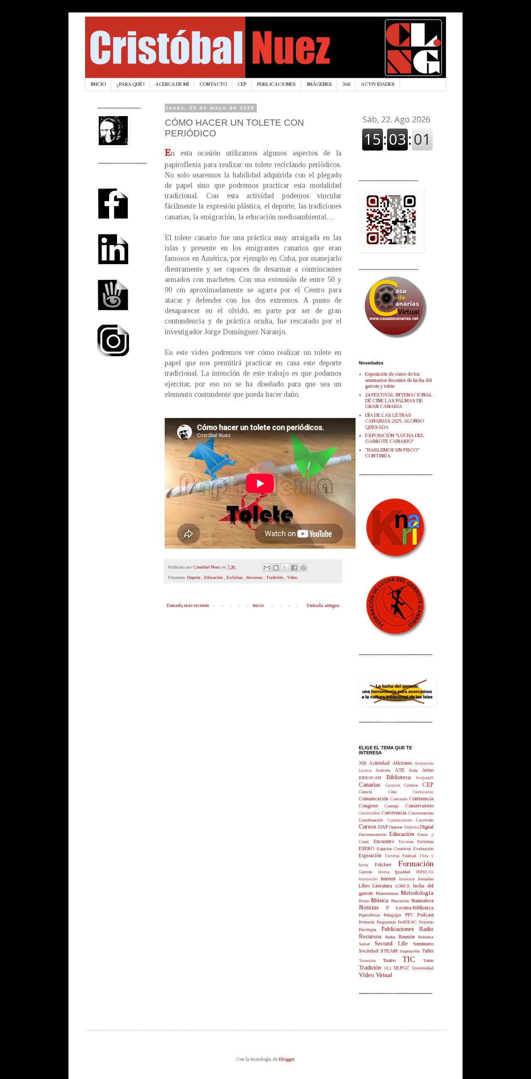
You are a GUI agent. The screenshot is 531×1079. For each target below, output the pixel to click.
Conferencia (421, 799)
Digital (427, 827)
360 (346, 84)
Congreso (372, 806)
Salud (367, 943)
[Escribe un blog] (276, 568)
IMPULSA (425, 872)
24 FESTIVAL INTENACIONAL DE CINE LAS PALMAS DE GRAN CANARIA (398, 401)
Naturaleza (423, 901)
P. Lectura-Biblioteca (410, 908)
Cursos (368, 826)
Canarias (372, 784)
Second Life (394, 943)
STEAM (389, 951)
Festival (411, 855)
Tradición (275, 577)
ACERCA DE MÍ (172, 84)
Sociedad (369, 951)
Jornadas (426, 878)
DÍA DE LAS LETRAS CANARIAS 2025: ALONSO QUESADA (394, 421)
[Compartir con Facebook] (294, 568)
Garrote (368, 871)
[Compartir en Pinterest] (303, 568)
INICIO (98, 84)
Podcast (425, 915)
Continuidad (370, 813)
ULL (389, 968)
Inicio (258, 605)
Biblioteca (401, 777)
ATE (402, 770)
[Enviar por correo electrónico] (267, 568)
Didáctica (412, 827)
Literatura (384, 886)
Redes (392, 936)
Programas (387, 921)
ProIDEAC (408, 921)
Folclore (386, 865)
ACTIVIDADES (378, 84)
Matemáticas (388, 893)
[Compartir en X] (285, 568)
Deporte (194, 577)
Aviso (428, 770)
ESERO (368, 848)
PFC (411, 915)
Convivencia (394, 813)
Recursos (254, 577)
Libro (366, 886)
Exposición (372, 855)
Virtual (384, 975)
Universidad (423, 967)
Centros (413, 785)
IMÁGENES (319, 84)
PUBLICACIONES (276, 84)
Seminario (423, 944)
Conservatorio (419, 806)
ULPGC (403, 968)
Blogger (286, 1059)
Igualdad (405, 871)
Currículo (425, 819)
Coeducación (423, 792)
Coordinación (373, 819)
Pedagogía (394, 914)
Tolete (428, 960)
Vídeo (292, 577)
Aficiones (403, 763)
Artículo (385, 770)
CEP (242, 84)
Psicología (370, 929)
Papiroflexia (371, 914)
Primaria (368, 921)
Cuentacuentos (401, 820)
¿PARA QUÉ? (130, 84)
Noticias (372, 907)
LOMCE (404, 885)
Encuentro (386, 841)
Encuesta (408, 841)
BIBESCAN (372, 777)
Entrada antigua (323, 605)
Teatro (392, 960)
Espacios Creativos (395, 848)
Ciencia (373, 791)
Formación (416, 863)
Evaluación (423, 848)
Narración (401, 900)
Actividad (380, 763)
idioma (386, 872)
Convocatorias (421, 812)
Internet (389, 879)
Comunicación (374, 799)
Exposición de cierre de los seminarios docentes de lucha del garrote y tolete (398, 380)
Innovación (369, 879)
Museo (365, 901)
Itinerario (408, 879)
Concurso (399, 798)
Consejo (395, 805)
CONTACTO (213, 84)
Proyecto (426, 921)
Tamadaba (370, 960)
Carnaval (394, 785)
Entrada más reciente (188, 605)
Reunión (408, 937)
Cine (400, 791)
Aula (415, 770)
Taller (428, 951)
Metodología (417, 892)
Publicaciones (400, 929)
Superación (410, 950)
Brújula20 (425, 777)
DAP (384, 827)
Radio (426, 929)
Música (381, 900)
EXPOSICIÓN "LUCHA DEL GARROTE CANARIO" (394, 438)
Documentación (374, 834)
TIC (412, 959)
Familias (394, 855)
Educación (214, 577)
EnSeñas (235, 577)
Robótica (426, 936)
